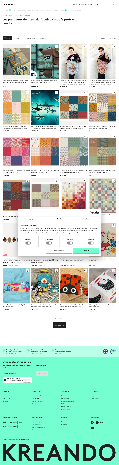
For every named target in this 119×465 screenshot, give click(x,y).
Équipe (93, 396)
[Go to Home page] (9, 5)
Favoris (34, 404)
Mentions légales (37, 422)
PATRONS (37, 10)
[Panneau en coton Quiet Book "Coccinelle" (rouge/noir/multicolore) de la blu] (74, 285)
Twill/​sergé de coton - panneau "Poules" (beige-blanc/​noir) (101, 305)
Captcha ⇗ (27, 382)
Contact (63, 396)
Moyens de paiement (67, 401)
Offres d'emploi (95, 398)
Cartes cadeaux (66, 406)
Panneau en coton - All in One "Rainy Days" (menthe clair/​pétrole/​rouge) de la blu (73, 127)
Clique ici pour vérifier (19, 380)
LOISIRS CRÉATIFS (46, 10)
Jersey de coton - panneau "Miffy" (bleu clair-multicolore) (15, 305)
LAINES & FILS (22, 10)
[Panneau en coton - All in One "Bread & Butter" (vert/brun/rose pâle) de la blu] (45, 195)
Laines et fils (6, 398)
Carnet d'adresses (37, 401)
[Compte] (103, 4)
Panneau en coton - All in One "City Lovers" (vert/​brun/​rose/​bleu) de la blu (102, 171)
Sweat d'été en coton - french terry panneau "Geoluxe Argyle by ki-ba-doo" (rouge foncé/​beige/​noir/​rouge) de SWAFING (16, 260)
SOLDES (62, 10)
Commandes (36, 398)
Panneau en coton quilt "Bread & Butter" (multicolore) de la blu (101, 215)
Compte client (36, 396)
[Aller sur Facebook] (92, 422)
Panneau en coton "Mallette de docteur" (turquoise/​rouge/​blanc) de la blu (43, 305)
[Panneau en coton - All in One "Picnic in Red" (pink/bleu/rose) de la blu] (16, 151)
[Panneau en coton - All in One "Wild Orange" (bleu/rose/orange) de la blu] (45, 151)
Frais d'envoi (65, 398)
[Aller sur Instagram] (101, 422)
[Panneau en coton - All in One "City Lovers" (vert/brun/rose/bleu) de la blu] (102, 151)
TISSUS (14, 10)
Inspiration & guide (74, 10)
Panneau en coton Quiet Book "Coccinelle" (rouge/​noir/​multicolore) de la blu (73, 305)
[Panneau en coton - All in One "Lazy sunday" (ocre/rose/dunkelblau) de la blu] (102, 107)
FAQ (62, 404)
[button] (19, 38)
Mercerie (5, 401)
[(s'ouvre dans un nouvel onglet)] (105, 351)
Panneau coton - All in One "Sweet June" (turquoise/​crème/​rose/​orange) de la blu (15, 127)
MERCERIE (30, 10)
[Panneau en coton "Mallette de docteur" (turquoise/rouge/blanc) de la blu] (45, 285)
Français (64, 424)
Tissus (4, 396)
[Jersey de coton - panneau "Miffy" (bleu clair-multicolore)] (16, 285)
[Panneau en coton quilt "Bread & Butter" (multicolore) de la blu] (102, 195)
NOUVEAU (6, 10)
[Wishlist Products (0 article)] (108, 4)
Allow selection (59, 251)
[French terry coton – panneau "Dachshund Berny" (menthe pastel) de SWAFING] (45, 61)
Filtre (8, 38)
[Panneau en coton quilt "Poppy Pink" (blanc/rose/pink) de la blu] (74, 195)
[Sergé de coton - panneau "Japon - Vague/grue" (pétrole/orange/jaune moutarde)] (16, 61)
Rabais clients (65, 409)
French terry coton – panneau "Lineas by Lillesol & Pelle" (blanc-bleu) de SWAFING (72, 260)
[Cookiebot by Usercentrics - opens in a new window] (91, 212)
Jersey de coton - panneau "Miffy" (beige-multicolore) (101, 260)
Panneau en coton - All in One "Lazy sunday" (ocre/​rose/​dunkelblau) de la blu (102, 127)
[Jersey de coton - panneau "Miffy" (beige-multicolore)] (102, 240)
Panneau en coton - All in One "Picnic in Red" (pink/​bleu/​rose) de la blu (16, 171)
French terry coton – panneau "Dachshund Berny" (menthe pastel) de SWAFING (44, 81)
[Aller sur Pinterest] (97, 422)
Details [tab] (59, 219)
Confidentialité (36, 424)
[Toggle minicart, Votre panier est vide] (114, 4)
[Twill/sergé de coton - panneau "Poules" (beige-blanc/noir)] (102, 285)
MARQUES (55, 10)
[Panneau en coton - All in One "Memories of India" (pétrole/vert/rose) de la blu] (74, 151)
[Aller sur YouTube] (92, 427)
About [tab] (87, 219)
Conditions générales (38, 427)
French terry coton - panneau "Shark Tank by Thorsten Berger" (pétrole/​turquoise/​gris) (45, 127)
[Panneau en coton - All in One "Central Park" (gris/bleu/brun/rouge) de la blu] (16, 195)
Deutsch (63, 422)
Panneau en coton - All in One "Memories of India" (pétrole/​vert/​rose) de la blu (73, 171)
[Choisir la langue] (97, 4)
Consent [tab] (31, 219)
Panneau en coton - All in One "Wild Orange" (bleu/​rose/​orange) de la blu (45, 171)
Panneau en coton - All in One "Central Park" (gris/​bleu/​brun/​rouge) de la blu (16, 215)
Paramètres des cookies (39, 430)
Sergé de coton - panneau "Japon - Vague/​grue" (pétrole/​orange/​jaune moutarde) (15, 81)
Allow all (86, 251)
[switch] (49, 243)
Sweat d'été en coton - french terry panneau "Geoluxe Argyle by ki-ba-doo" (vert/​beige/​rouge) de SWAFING (45, 260)
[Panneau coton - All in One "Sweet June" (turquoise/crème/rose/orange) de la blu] (16, 107)
